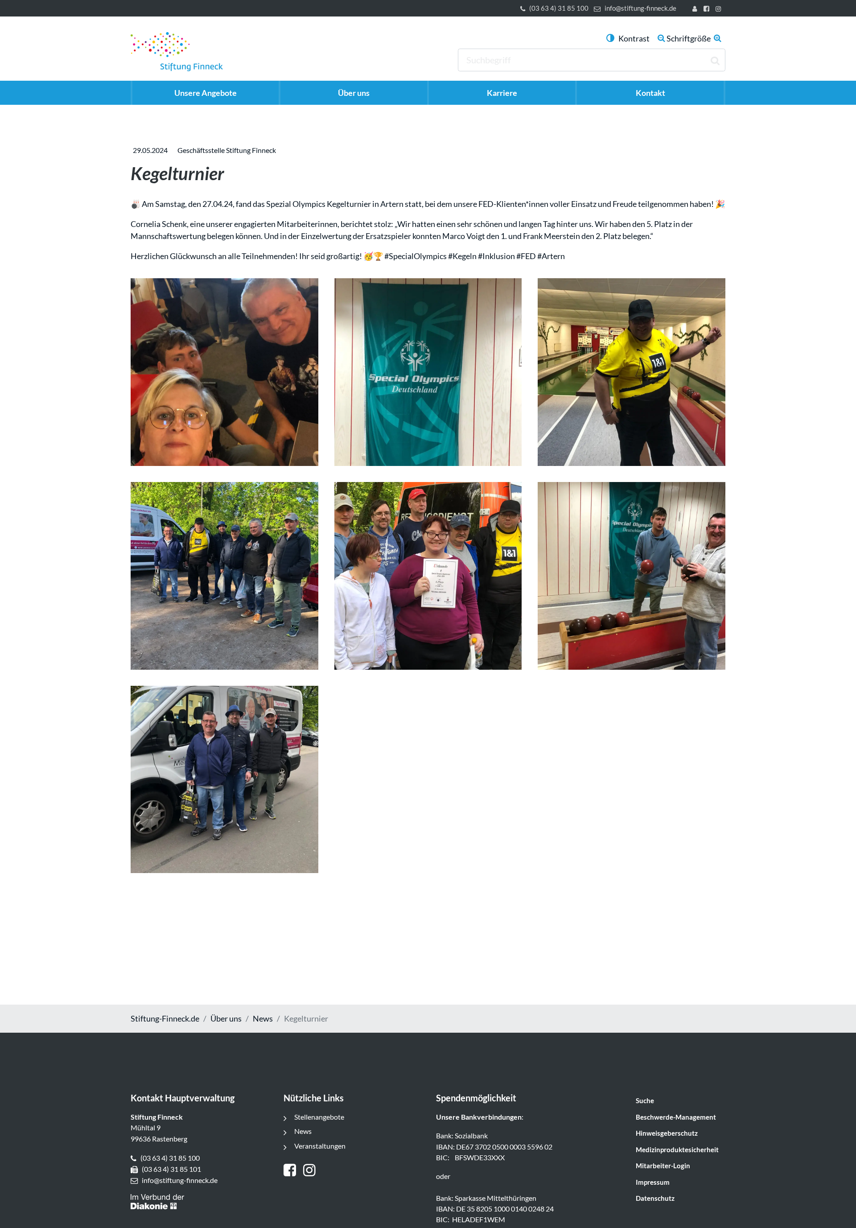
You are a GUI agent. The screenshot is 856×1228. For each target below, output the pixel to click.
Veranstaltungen (320, 1145)
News (263, 1018)
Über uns (226, 1018)
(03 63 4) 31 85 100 (558, 8)
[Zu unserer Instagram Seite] (719, 9)
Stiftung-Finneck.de (165, 1018)
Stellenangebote (319, 1117)
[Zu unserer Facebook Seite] (708, 9)
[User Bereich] (696, 9)
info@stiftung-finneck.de (640, 8)
